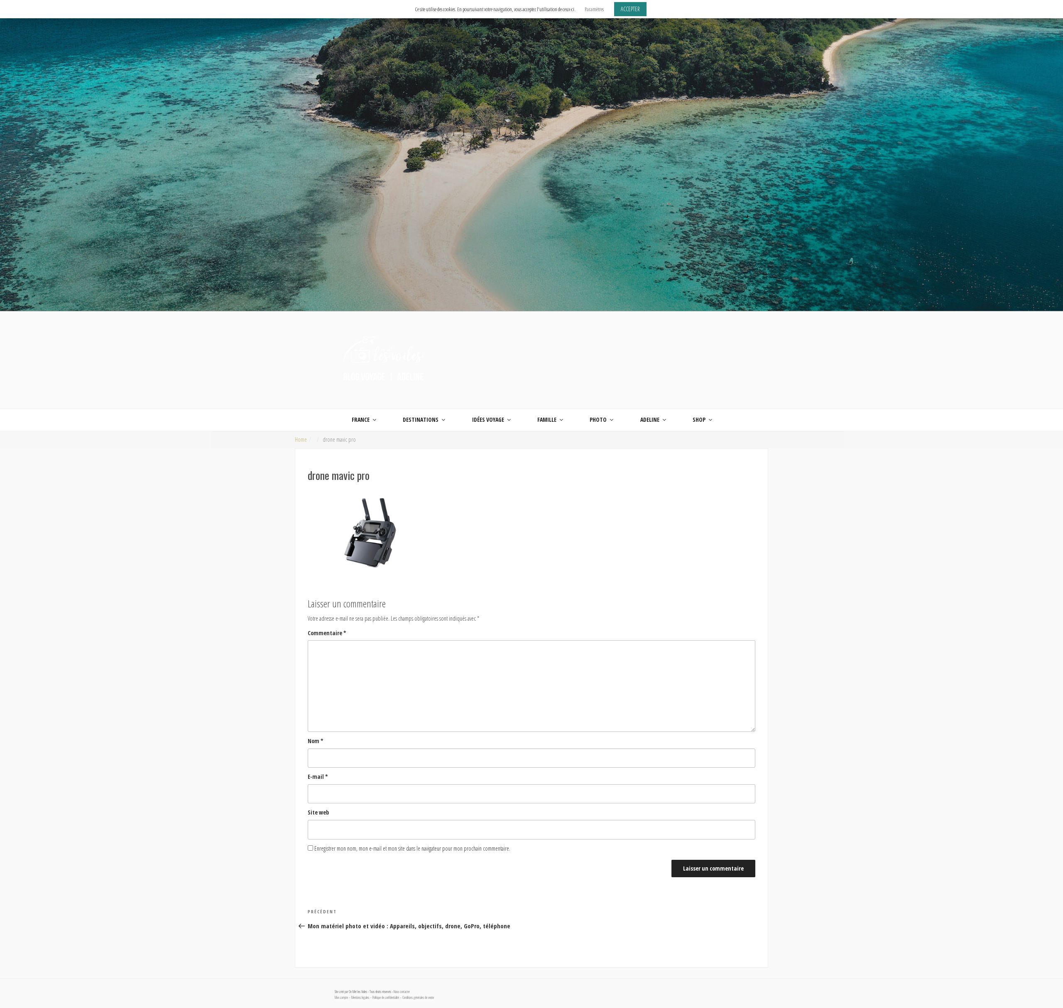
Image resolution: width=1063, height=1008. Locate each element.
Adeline (649, 419)
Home (301, 439)
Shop (699, 419)
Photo (598, 419)
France (361, 419)
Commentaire (327, 633)
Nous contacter (402, 991)
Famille (546, 419)
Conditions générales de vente (418, 997)
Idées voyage (488, 419)
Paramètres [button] (594, 9)
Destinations (420, 419)
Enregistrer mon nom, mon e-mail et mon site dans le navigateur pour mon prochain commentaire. (412, 848)
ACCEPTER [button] (630, 9)
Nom (315, 741)
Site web (318, 812)
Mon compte (341, 997)
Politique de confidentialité (385, 997)
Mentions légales (360, 997)
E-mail (318, 776)
